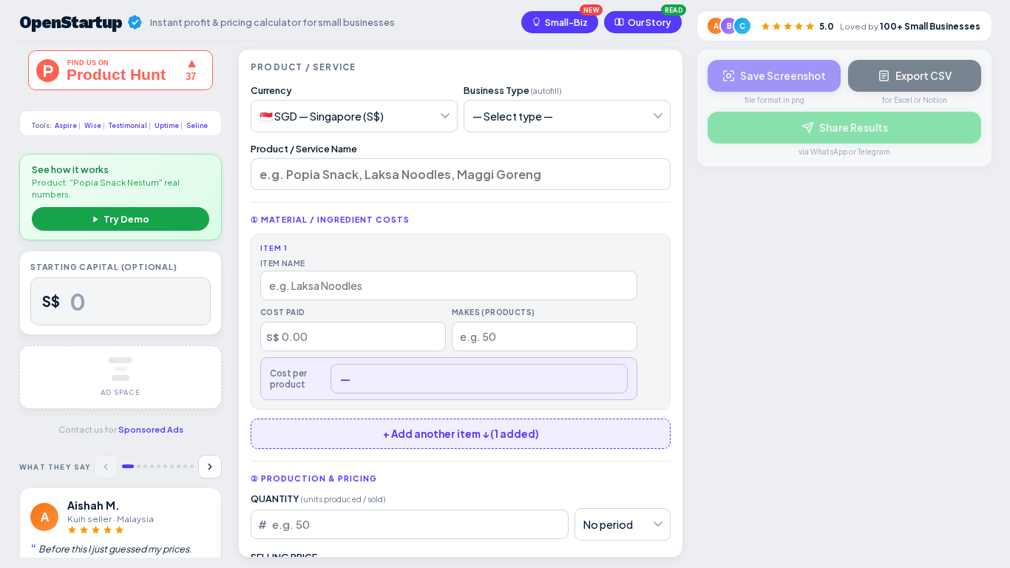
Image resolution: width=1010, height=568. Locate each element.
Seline (197, 125)
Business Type (512, 90)
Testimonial (128, 125)
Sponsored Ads (150, 429)
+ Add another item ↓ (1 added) (461, 433)
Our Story (649, 22)
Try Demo (126, 219)
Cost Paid (282, 312)
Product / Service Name (304, 149)
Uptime (167, 125)
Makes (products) (493, 312)
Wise (92, 125)
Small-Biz (566, 22)
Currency (271, 90)
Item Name (282, 263)
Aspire (66, 125)
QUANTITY (318, 498)
